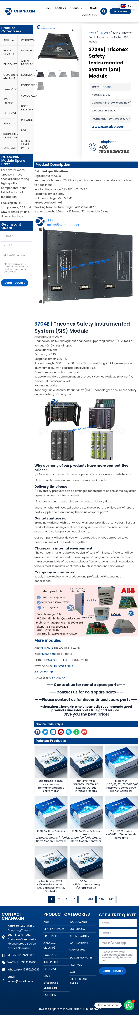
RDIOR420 (58, 678)
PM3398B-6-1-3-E (58, 660)
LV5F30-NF (46, 672)
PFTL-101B (46, 648)
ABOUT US (60, 8)
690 (101, 899)
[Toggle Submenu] (13, 40)
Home (92, 32)
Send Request (15, 283)
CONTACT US (89, 14)
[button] (103, 11)
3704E (41, 323)
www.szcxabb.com (108, 126)
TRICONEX (104, 32)
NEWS (93, 8)
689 (90, 899)
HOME (47, 8)
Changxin (24, 11)
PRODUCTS (76, 8)
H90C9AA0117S (63, 666)
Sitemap (95, 1009)
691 (111, 899)
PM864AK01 (48, 654)
